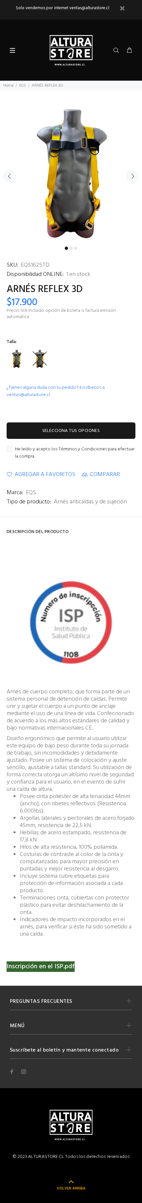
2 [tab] (71, 248)
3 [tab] (75, 248)
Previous (9, 176)
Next (132, 176)
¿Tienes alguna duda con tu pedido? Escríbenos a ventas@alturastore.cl (56, 391)
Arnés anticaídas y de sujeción (90, 502)
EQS (22, 85)
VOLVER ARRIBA (71, 1188)
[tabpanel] (71, 172)
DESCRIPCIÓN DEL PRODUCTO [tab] (38, 532)
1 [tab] (66, 248)
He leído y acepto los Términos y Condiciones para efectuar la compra (74, 453)
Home (8, 85)
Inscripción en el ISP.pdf (41, 966)
